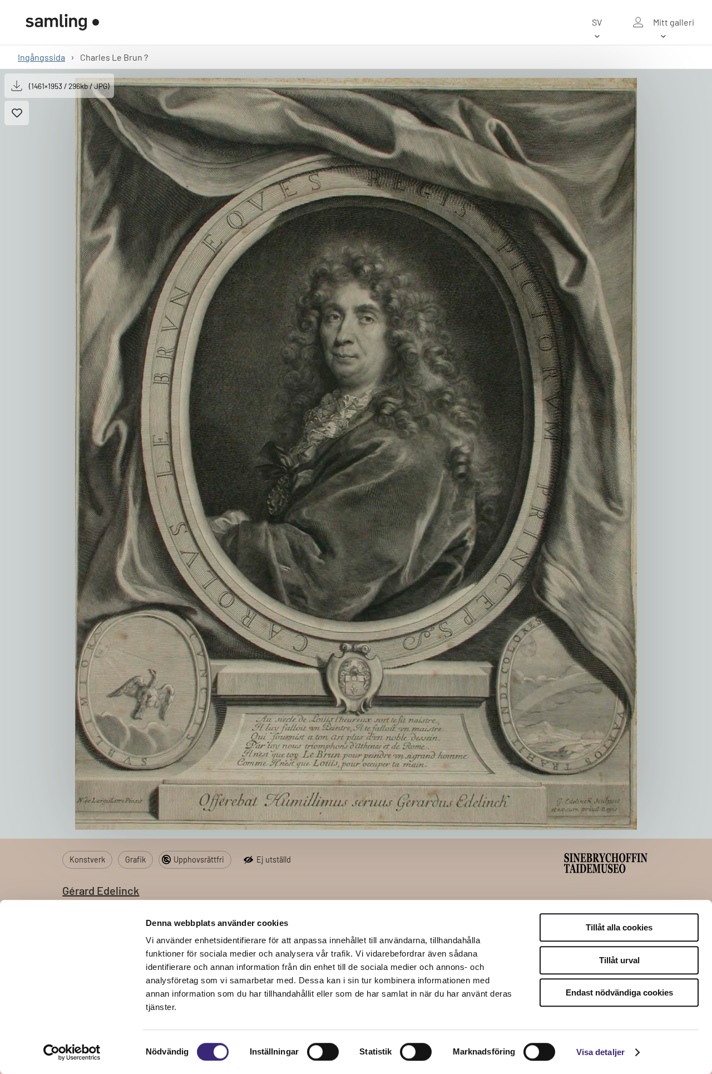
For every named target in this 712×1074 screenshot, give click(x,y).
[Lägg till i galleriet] (16, 113)
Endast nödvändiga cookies (619, 992)
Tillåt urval (619, 960)
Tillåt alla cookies (619, 927)
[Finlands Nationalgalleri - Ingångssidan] (62, 22)
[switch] (323, 1052)
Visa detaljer (600, 1052)
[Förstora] (356, 454)
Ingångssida (41, 57)
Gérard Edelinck (100, 890)
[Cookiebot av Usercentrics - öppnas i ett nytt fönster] (72, 1052)
